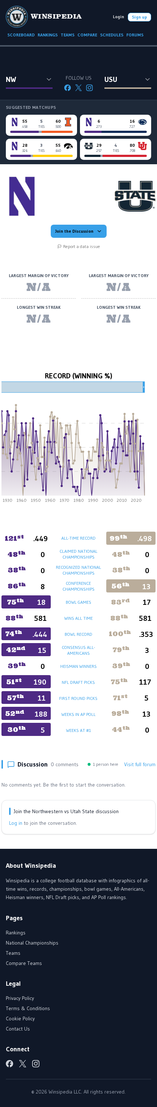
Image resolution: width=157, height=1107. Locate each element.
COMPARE (87, 35)
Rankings (16, 932)
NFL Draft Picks (78, 682)
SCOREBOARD (21, 35)
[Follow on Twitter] (78, 87)
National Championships (32, 942)
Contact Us (18, 1028)
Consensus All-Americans (78, 650)
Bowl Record (78, 634)
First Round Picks (78, 698)
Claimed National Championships (78, 554)
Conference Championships (78, 586)
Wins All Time (78, 618)
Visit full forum (140, 764)
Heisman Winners (78, 666)
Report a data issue (81, 246)
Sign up (139, 17)
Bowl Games (78, 602)
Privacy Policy (20, 998)
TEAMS (67, 35)
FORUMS (134, 35)
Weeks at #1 (78, 730)
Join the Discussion (74, 231)
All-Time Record (78, 538)
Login (118, 16)
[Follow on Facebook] (67, 87)
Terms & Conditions (28, 1008)
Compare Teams (24, 963)
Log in (15, 823)
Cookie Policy (20, 1018)
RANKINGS (48, 35)
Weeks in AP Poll (78, 714)
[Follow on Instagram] (89, 87)
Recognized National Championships (78, 570)
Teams (13, 953)
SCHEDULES (111, 35)
